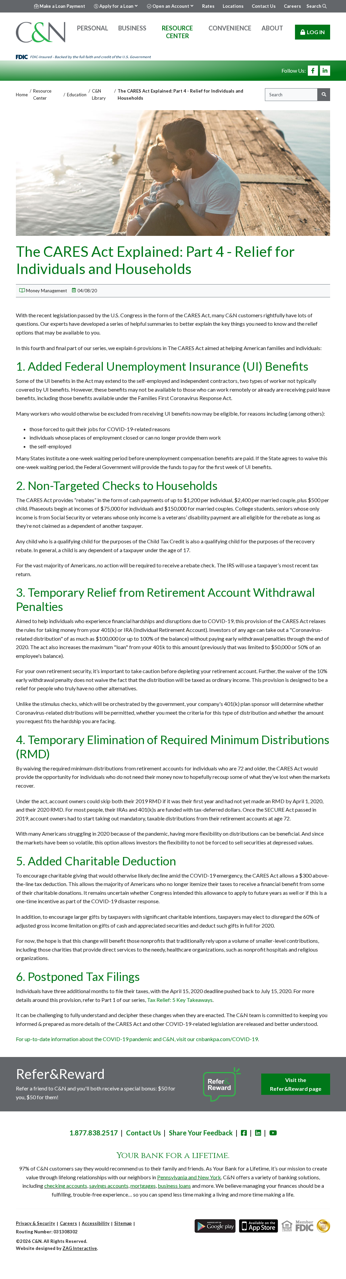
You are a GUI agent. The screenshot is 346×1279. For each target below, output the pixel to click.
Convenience (229, 28)
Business (132, 28)
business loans (174, 1185)
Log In (316, 32)
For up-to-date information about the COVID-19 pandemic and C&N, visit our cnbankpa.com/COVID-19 (137, 1039)
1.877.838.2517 (93, 1133)
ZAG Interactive (80, 1248)
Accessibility (95, 1223)
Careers (68, 1223)
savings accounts (108, 1185)
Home (22, 94)
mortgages (143, 1185)
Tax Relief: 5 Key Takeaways (180, 1000)
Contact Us (143, 1133)
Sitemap (123, 1223)
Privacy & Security (35, 1223)
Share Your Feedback (201, 1133)
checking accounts (65, 1185)
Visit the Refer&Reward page (295, 1084)
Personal (92, 28)
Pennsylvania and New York (189, 1177)
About (272, 28)
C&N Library (99, 94)
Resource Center (177, 32)
